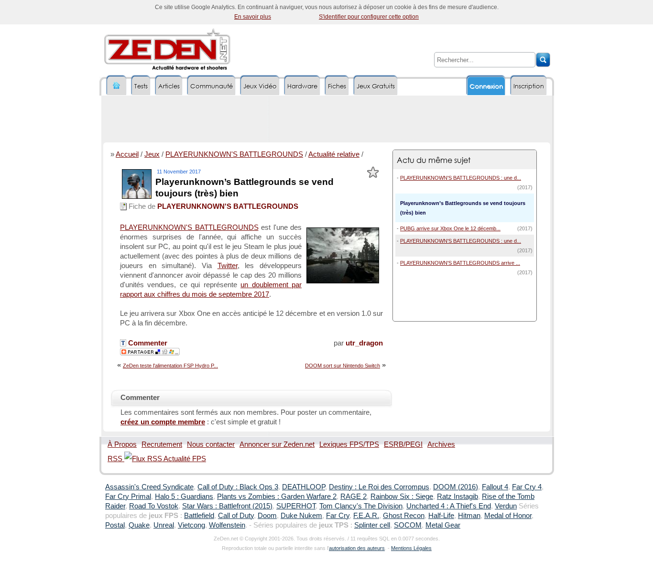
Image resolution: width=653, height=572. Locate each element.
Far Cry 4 (527, 487)
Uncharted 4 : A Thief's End (448, 506)
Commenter (146, 343)
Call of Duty (236, 515)
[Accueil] (116, 85)
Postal (115, 525)
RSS (116, 459)
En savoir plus (252, 16)
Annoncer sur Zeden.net (277, 444)
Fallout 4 (495, 487)
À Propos (122, 444)
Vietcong (191, 525)
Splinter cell (372, 525)
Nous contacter (211, 444)
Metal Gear (442, 525)
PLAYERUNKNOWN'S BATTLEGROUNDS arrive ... (460, 263)
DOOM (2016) (455, 487)
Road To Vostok (153, 506)
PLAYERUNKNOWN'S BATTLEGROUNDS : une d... (460, 178)
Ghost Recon (403, 515)
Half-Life (441, 515)
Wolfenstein (227, 525)
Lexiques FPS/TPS (349, 444)
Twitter (228, 266)
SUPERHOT (296, 506)
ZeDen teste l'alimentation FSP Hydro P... (170, 365)
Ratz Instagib (457, 496)
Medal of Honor (508, 515)
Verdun (506, 506)
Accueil (127, 154)
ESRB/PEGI (403, 444)
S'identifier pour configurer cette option (369, 16)
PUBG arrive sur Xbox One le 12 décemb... (450, 228)
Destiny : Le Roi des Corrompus (379, 487)
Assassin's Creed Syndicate (149, 487)
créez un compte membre (162, 422)
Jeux (152, 154)
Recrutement (161, 444)
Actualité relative (333, 154)
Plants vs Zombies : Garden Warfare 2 (277, 496)
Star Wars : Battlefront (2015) (227, 506)
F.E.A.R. (366, 515)
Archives (441, 444)
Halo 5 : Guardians (184, 496)
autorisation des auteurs (357, 548)
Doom (267, 515)
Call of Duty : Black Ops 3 (237, 487)
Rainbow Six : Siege (401, 496)
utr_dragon (364, 343)
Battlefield (199, 515)
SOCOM (408, 525)
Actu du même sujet (433, 160)
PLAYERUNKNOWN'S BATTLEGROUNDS (234, 154)
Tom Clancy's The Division (361, 506)
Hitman (469, 515)
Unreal (163, 525)
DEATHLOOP (303, 487)
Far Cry (337, 515)
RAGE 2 (353, 496)
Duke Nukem (301, 515)
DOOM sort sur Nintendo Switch (342, 365)
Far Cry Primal (128, 496)
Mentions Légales (411, 548)
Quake (139, 525)
